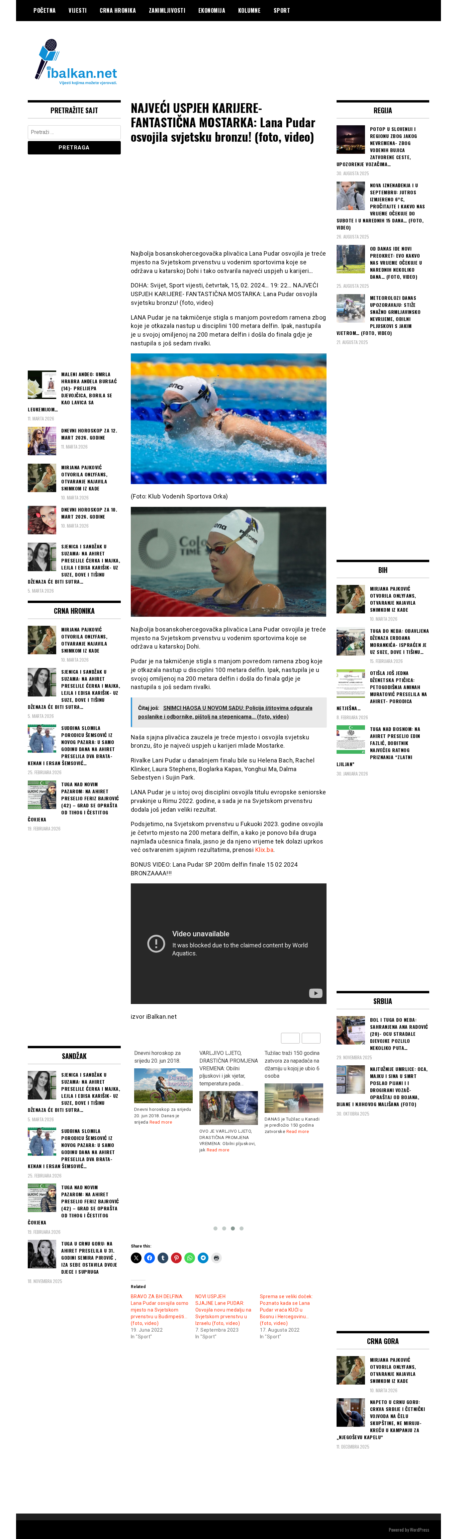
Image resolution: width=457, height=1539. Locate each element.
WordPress (419, 1529)
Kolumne (249, 10)
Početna (44, 10)
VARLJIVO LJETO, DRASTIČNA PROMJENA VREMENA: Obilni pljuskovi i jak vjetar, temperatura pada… (228, 1068)
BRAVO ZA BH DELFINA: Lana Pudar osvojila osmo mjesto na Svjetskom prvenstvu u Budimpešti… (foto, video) (160, 1310)
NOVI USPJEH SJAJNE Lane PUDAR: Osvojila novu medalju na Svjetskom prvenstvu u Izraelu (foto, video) (223, 1310)
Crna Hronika (118, 10)
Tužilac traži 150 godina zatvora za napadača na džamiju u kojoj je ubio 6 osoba (292, 1064)
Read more (161, 1122)
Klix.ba (264, 849)
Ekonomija (211, 10)
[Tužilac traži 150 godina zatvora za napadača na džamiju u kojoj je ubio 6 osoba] (294, 1098)
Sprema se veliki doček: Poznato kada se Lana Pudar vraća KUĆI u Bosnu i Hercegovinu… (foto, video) (286, 1310)
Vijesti (78, 10)
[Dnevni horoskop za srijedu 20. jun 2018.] (163, 1085)
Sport (282, 10)
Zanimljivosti (167, 10)
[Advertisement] (307, 48)
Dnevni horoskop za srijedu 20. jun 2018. (157, 1057)
